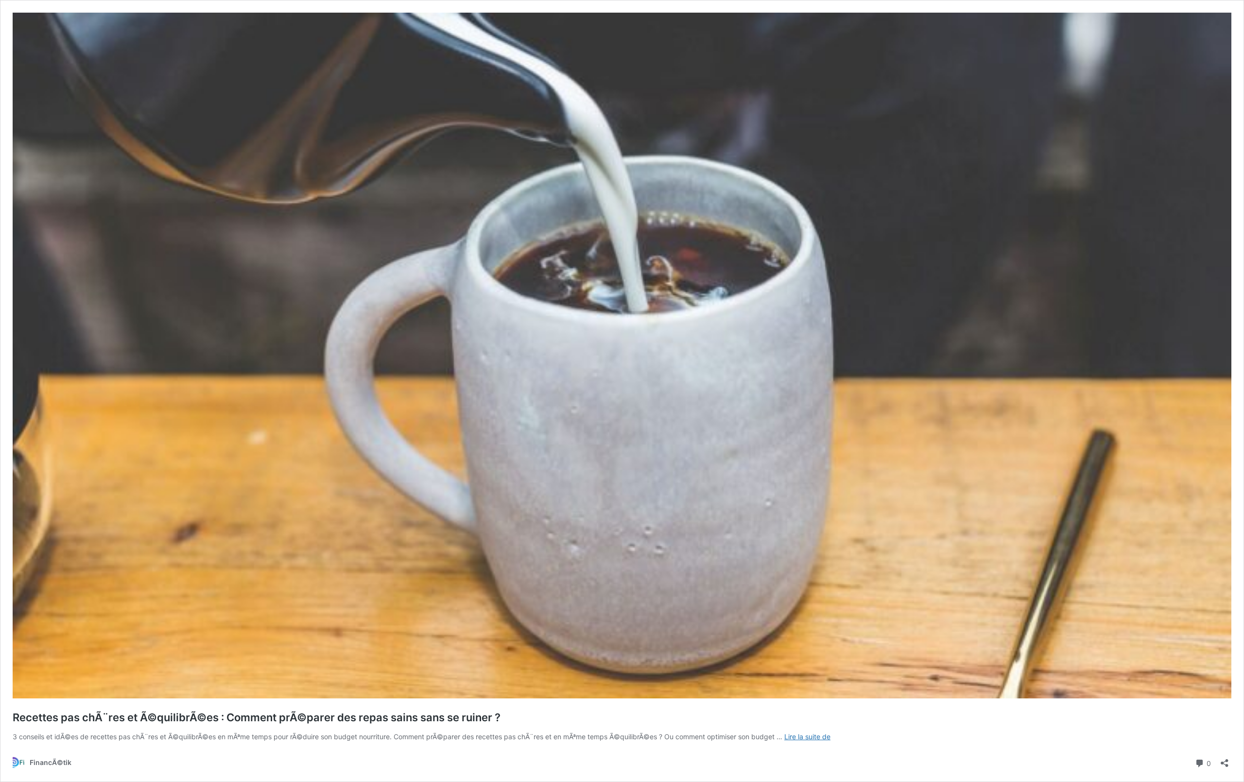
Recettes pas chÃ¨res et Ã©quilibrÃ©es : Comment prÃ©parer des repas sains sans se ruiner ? (257, 717)
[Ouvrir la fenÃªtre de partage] (1224, 759)
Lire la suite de (807, 736)
